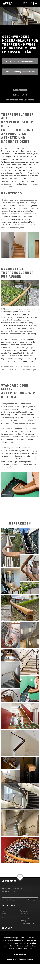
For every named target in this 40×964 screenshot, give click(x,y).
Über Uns (5, 918)
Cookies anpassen (27, 923)
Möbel (4, 913)
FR (27, 3)
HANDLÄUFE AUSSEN (20, 95)
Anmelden (32, 900)
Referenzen (24, 911)
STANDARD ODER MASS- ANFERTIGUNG (20, 100)
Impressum (24, 918)
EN (31, 3)
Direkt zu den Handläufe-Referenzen (20, 61)
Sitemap (23, 921)
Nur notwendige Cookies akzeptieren (20, 959)
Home (4, 911)
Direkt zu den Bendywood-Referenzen (20, 71)
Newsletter (24, 913)
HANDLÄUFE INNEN (20, 90)
